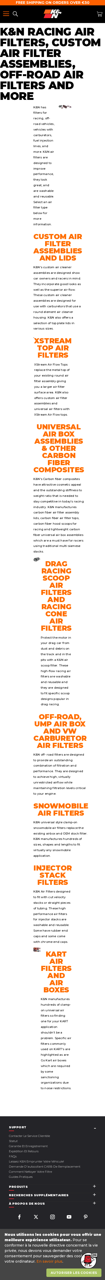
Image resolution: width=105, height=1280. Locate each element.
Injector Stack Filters (52, 875)
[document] (53, 1254)
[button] (88, 1260)
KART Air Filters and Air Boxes (56, 972)
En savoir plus (49, 1261)
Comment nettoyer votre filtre (30, 1171)
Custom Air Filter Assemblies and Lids (57, 247)
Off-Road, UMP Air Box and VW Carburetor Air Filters (60, 731)
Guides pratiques (21, 1177)
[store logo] (52, 13)
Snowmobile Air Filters (60, 809)
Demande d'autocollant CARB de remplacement (44, 1166)
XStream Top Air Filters (53, 347)
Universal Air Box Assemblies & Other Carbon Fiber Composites (58, 448)
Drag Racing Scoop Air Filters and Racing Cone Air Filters (56, 595)
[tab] (54, 1127)
